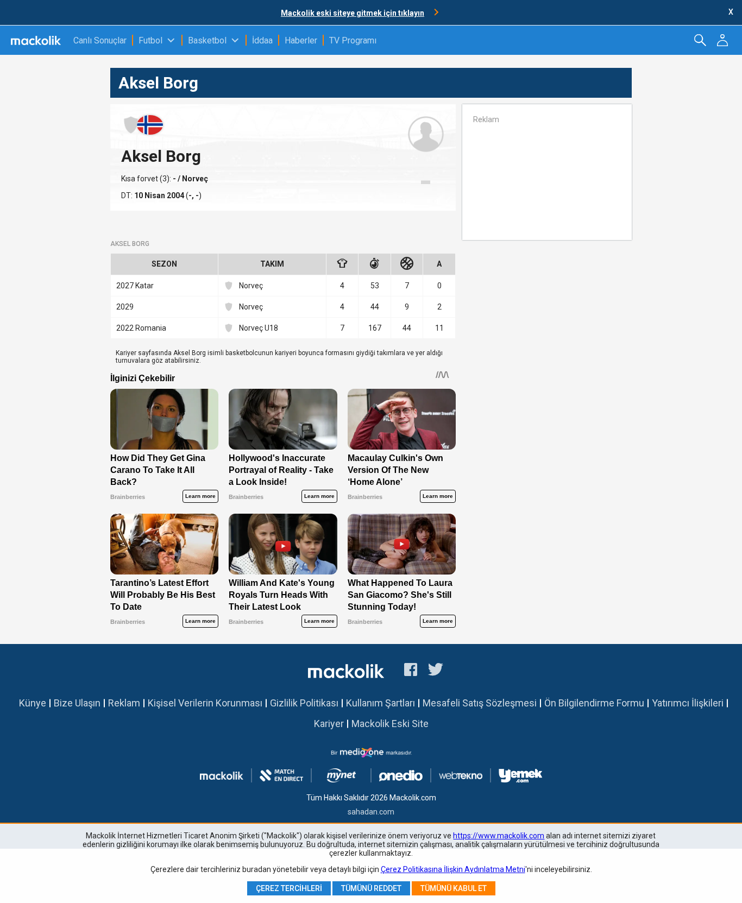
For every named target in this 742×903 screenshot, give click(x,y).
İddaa (262, 40)
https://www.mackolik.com (498, 835)
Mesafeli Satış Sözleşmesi (480, 703)
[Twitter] (436, 671)
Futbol (150, 40)
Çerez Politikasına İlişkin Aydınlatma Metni (453, 869)
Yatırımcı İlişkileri (688, 703)
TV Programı (352, 40)
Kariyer (329, 723)
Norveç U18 (258, 328)
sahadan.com (371, 811)
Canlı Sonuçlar (100, 40)
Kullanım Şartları (380, 703)
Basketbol (207, 40)
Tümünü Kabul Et (453, 888)
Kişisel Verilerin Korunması (205, 703)
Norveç (251, 285)
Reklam (124, 703)
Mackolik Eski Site (390, 723)
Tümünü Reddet (371, 888)
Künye (32, 703)
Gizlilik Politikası (304, 703)
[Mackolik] (36, 40)
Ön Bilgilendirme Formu (594, 703)
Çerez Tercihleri (289, 888)
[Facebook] (410, 671)
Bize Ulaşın (77, 703)
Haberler (301, 40)
